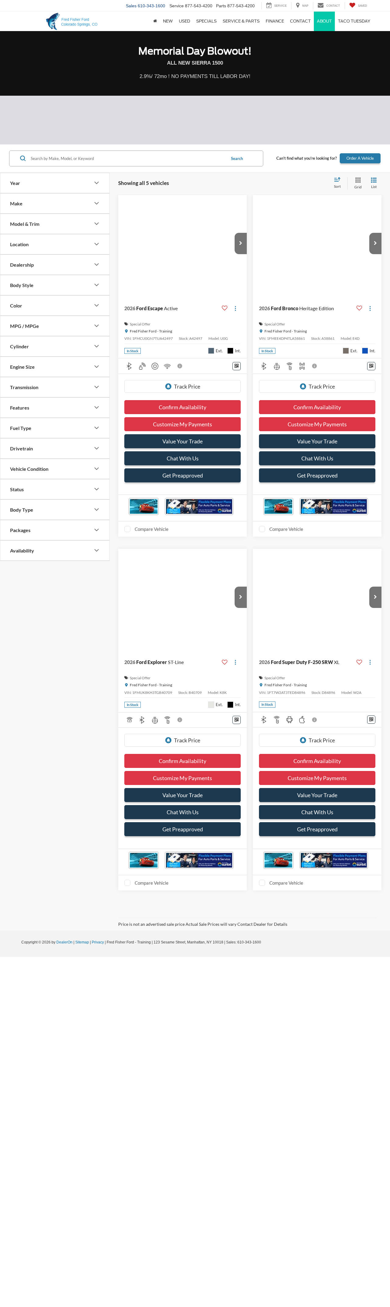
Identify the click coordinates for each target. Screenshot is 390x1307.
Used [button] (184, 21)
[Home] (155, 21)
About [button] (324, 21)
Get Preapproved (182, 475)
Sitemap (82, 1284)
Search (237, 158)
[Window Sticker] (236, 366)
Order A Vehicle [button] (360, 158)
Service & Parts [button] (241, 21)
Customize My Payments (182, 424)
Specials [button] (206, 21)
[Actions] (235, 308)
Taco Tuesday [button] (354, 21)
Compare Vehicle (151, 529)
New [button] (168, 21)
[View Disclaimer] (180, 366)
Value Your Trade (182, 441)
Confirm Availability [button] (182, 407)
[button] (241, 243)
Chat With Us (183, 458)
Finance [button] (275, 21)
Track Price (187, 386)
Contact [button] (300, 21)
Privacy (98, 1284)
